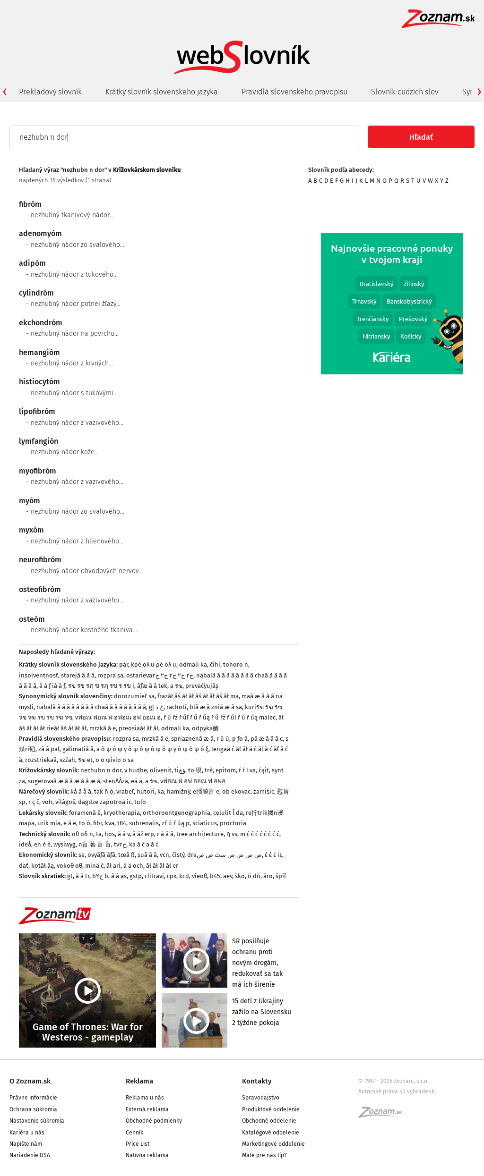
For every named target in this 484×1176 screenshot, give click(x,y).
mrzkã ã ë (102, 728)
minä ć (94, 865)
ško (240, 876)
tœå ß (126, 854)
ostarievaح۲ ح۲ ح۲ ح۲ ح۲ (159, 675)
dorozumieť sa (134, 696)
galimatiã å (78, 749)
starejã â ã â (78, 675)
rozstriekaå (41, 759)
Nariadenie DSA (29, 1155)
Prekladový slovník (50, 91)
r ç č (33, 801)
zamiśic (263, 791)
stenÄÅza (115, 781)
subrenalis (144, 823)
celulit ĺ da (228, 812)
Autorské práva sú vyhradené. (397, 1091)
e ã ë (69, 823)
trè (209, 770)
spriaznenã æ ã (192, 738)
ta (99, 834)
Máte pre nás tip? (264, 1155)
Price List (137, 1144)
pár (123, 664)
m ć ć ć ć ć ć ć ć (259, 834)
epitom (226, 770)
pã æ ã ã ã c (267, 738)
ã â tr (82, 876)
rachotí (176, 707)
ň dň (254, 876)
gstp (136, 876)
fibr (97, 823)
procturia (233, 823)
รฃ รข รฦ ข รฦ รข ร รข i (101, 685)
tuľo (140, 801)
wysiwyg (64, 844)
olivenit (161, 770)
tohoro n (235, 664)
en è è (42, 844)
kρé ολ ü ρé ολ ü (153, 664)
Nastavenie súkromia (36, 1120)
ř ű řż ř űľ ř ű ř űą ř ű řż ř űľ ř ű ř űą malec (220, 717)
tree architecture (200, 834)
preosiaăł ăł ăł (138, 728)
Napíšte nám (25, 1144)
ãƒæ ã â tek (152, 685)
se (81, 854)
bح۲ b (100, 876)
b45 (215, 876)
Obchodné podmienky (154, 1120)
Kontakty (257, 1081)
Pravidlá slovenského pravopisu (294, 91)
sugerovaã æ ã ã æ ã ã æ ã (64, 781)
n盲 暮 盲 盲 (94, 844)
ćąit (264, 770)
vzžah (67, 759)
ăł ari (113, 865)
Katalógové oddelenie (270, 1132)
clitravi (154, 876)
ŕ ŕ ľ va (247, 770)
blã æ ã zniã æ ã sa (216, 707)
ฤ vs (231, 834)
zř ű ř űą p (176, 823)
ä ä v (124, 834)
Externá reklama (147, 1109)
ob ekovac (236, 791)
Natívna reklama (147, 1155)
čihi (215, 664)
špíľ (281, 876)
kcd (184, 876)
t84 (121, 823)
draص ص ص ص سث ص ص (224, 854)
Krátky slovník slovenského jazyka (161, 91)
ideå (25, 844)
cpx (171, 876)
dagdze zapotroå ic (104, 801)
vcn (164, 854)
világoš (65, 801)
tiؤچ (179, 770)
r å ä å (165, 834)
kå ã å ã (80, 791)
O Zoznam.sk (30, 1081)
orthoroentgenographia (176, 812)
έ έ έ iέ (273, 854)
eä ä (136, 781)
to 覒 (195, 770)
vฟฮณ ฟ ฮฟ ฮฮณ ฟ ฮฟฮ (192, 781)
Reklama (139, 1081)
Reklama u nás (145, 1097)
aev (227, 876)
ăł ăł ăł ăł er (162, 865)
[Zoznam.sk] (383, 1115)
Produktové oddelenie (271, 1109)
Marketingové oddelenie (273, 1144)
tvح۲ (120, 844)
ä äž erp (143, 834)
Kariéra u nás (26, 1132)
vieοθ (199, 876)
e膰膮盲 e (206, 791)
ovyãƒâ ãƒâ (101, 854)
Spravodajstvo (260, 1097)
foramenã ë (85, 812)
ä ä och (133, 865)
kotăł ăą (42, 865)
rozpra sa (110, 675)
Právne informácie (33, 1097)
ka (160, 791)
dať (23, 865)
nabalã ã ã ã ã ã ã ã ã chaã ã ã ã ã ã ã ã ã (91, 707)
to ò (84, 823)
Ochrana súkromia (33, 1109)
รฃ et (85, 759)
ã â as (119, 876)
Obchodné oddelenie (269, 1120)
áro (268, 876)
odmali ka (193, 664)
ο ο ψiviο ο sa (114, 759)
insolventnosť (38, 675)
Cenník (134, 1132)
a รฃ (176, 685)
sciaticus (204, 823)
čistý (178, 854)
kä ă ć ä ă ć (143, 844)
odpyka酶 (205, 728)
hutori (146, 791)
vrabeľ (125, 791)
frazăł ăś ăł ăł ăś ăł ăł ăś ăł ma (198, 696)
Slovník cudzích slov (405, 91)
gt (70, 876)
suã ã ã (147, 854)
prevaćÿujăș (201, 685)
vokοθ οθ (69, 865)
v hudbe (135, 770)
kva (109, 823)
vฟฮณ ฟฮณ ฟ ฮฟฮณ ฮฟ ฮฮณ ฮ (118, 717)
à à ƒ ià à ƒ (52, 685)
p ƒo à (240, 738)
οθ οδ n (82, 834)
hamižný (178, 791)
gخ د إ (156, 707)
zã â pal (49, 749)
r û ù (222, 738)
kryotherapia (122, 812)
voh (47, 801)
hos (109, 834)
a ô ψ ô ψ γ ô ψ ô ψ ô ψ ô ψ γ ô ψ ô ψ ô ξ (152, 749)
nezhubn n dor (100, 770)
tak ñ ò (103, 791)
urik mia (48, 823)
